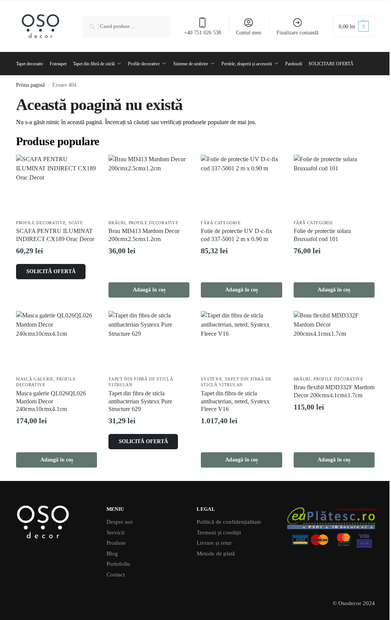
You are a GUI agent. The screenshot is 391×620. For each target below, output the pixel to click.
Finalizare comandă (297, 33)
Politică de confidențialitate (229, 522)
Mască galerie (35, 379)
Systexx (211, 379)
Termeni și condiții (219, 532)
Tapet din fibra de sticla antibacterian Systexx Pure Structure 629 (140, 401)
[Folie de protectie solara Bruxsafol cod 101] (334, 185)
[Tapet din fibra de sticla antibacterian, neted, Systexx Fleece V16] (241, 341)
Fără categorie (221, 222)
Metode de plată (216, 553)
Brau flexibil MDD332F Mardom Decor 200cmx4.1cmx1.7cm (334, 391)
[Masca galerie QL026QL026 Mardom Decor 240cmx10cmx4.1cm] (56, 341)
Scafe (76, 222)
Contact (116, 574)
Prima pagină (30, 85)
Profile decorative (41, 222)
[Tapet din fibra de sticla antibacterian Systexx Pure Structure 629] (148, 341)
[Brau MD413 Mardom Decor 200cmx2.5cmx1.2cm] (148, 185)
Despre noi (119, 522)
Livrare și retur (214, 543)
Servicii (115, 532)
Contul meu (248, 33)
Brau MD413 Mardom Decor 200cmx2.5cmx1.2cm (143, 235)
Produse (116, 543)
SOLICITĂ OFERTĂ (51, 271)
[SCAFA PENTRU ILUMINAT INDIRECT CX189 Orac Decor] (56, 185)
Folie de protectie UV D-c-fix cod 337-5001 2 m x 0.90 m (236, 235)
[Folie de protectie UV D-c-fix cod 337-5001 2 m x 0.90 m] (241, 185)
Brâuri (117, 222)
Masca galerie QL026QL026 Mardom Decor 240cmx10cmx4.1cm (51, 401)
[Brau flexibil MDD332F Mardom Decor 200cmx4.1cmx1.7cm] (334, 341)
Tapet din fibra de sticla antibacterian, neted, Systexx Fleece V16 (235, 401)
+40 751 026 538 (202, 33)
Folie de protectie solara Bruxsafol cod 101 (322, 235)
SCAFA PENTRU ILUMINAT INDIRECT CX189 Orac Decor (55, 235)
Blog (112, 553)
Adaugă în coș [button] (149, 290)
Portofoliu (118, 564)
